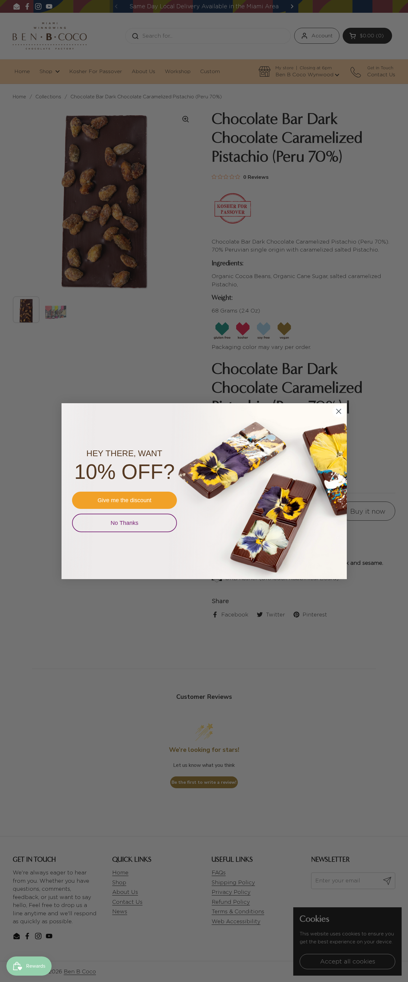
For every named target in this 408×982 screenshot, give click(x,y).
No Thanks (124, 523)
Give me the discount (124, 500)
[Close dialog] (338, 411)
